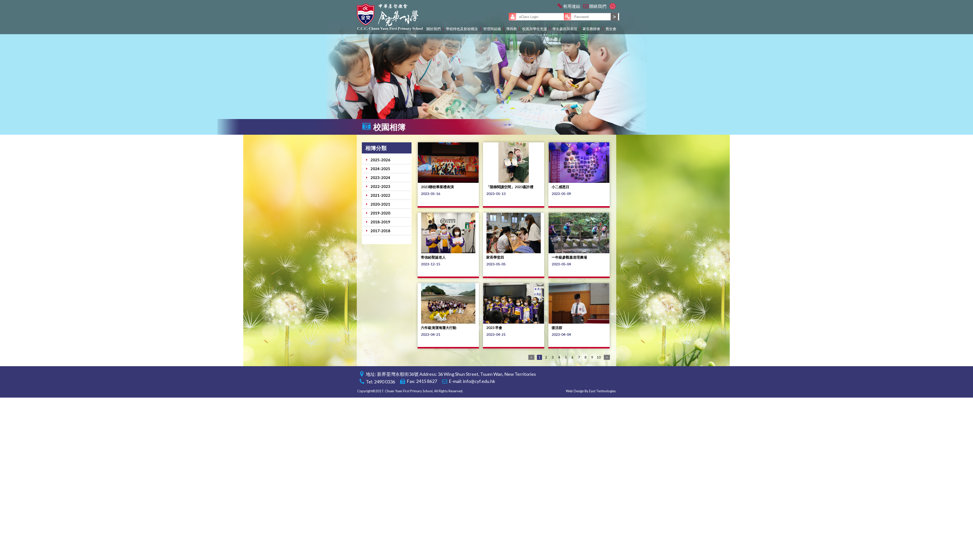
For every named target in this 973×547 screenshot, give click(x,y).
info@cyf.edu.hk (479, 381)
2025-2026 (380, 160)
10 (599, 357)
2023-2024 (380, 177)
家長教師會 (591, 29)
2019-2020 (380, 213)
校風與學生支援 (534, 29)
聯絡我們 (597, 6)
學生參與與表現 (564, 29)
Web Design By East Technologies (591, 391)
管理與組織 (492, 29)
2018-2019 (380, 222)
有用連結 (571, 6)
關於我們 (433, 29)
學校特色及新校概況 (462, 29)
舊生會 (611, 29)
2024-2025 (380, 168)
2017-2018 (380, 230)
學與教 (511, 29)
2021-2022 (380, 195)
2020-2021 (380, 204)
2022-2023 (380, 186)
